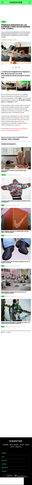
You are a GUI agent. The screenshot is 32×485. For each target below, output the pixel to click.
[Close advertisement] (22, 479)
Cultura (3, 174)
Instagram (16, 139)
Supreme (22, 118)
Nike (4, 332)
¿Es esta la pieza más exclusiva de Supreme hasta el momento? (15, 201)
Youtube (27, 444)
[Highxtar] (16, 2)
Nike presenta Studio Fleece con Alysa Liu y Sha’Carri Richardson (14, 292)
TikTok (11, 444)
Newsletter (18, 446)
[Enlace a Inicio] (16, 441)
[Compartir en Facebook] (13, 67)
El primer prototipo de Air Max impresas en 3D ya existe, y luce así (15, 262)
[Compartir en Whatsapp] (19, 67)
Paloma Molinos (9, 174)
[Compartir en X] (16, 67)
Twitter (10, 139)
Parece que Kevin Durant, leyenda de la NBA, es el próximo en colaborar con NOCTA (15, 323)
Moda (3, 21)
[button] (2, 2)
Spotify (12, 446)
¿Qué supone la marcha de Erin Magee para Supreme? (13, 171)
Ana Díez (5, 39)
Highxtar (17, 125)
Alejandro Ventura (9, 235)
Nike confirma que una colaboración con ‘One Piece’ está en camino (15, 232)
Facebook (4, 139)
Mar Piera (7, 296)
